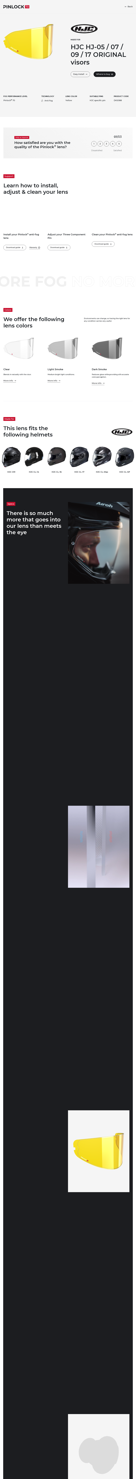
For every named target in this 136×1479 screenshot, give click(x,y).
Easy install (78, 74)
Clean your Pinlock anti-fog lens (112, 234)
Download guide (13, 247)
